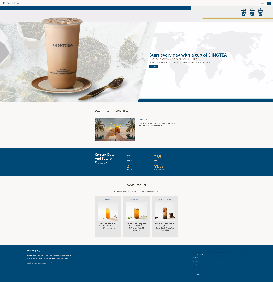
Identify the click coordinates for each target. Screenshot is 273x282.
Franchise (197, 267)
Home (196, 251)
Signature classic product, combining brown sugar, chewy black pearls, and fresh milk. (165, 227)
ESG (196, 264)
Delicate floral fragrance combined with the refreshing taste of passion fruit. (136, 227)
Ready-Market (42, 263)
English (262, 3)
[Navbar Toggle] (269, 3)
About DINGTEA (199, 254)
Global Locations (199, 271)
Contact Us (197, 274)
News (196, 261)
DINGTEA (143, 119)
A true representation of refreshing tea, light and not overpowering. (108, 226)
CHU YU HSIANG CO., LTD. (42, 261)
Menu (196, 257)
